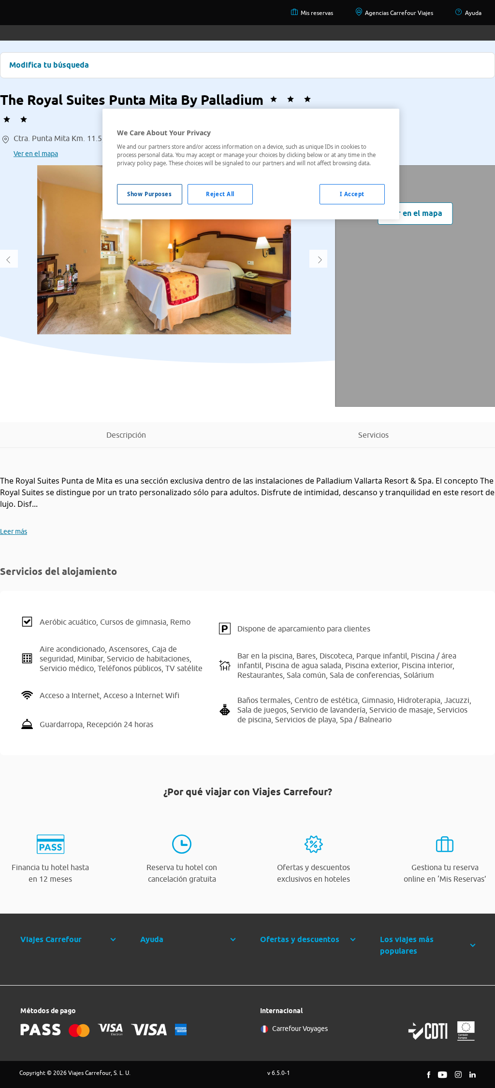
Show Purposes (149, 194)
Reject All (220, 194)
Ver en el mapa (36, 153)
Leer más (13, 531)
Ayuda (473, 12)
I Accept (352, 194)
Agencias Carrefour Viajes (399, 12)
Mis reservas (317, 12)
